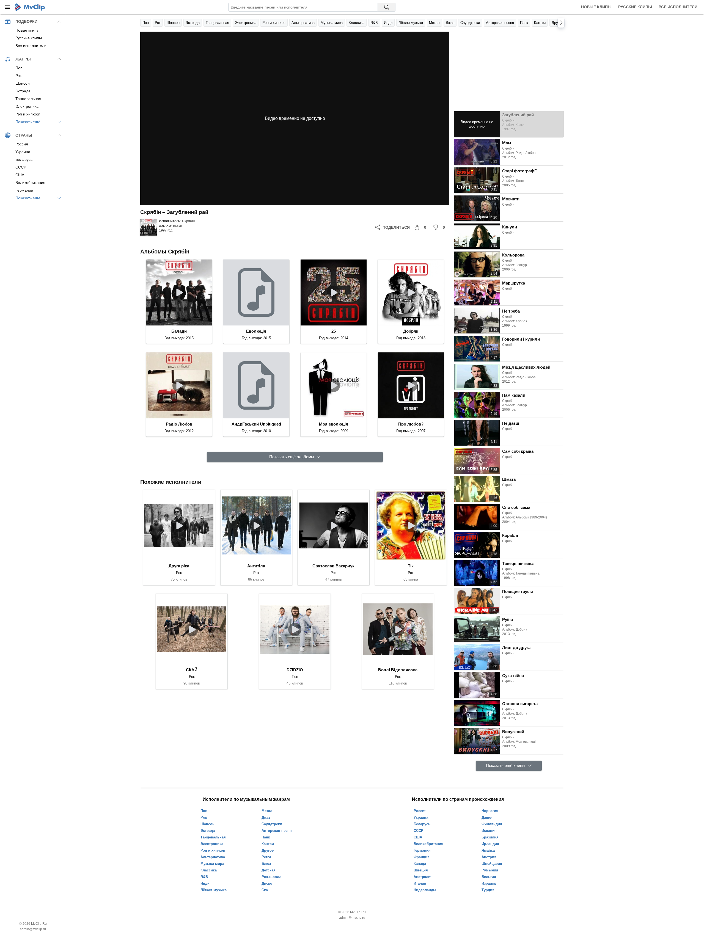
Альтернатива (303, 23)
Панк (524, 23)
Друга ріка (179, 566)
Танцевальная (217, 23)
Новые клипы (596, 7)
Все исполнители (678, 7)
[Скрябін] (148, 227)
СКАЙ (191, 669)
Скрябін (188, 221)
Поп (145, 23)
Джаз (450, 23)
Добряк (410, 331)
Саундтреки (470, 23)
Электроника (245, 23)
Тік (411, 566)
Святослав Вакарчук (333, 566)
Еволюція (256, 331)
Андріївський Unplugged (256, 424)
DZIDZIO (295, 669)
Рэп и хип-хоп (273, 23)
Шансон (173, 23)
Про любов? (411, 424)
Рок (158, 23)
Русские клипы (635, 7)
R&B (374, 23)
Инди (388, 23)
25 (333, 331)
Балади (179, 331)
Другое (557, 23)
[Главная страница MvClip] (30, 7)
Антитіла (256, 566)
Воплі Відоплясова (397, 669)
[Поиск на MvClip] (386, 7)
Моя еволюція (333, 424)
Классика (356, 23)
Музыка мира (332, 23)
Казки (177, 226)
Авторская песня (500, 23)
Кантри (540, 23)
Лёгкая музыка (410, 23)
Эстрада (193, 23)
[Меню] (7, 7)
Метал (434, 23)
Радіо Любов (179, 424)
